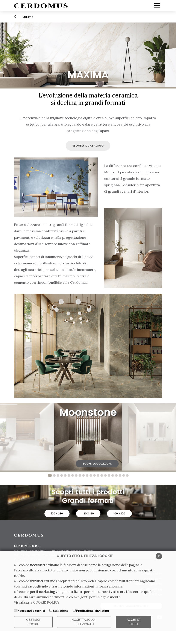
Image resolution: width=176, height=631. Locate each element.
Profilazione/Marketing (92, 610)
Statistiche (60, 610)
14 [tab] (98, 475)
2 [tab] (54, 475)
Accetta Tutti (133, 622)
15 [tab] (101, 475)
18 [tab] (112, 475)
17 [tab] (109, 475)
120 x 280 (57, 513)
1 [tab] (50, 475)
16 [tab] (105, 475)
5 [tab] (65, 475)
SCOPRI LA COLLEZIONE (29, 463)
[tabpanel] (88, 437)
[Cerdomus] (41, 5)
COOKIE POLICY (46, 602)
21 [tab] (123, 475)
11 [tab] (87, 475)
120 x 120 (88, 513)
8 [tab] (76, 475)
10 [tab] (83, 475)
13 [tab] (94, 475)
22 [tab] (127, 475)
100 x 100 (119, 513)
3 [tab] (58, 475)
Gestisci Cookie (33, 622)
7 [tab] (72, 475)
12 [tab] (91, 475)
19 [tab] (116, 475)
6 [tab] (69, 475)
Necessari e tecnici (31, 610)
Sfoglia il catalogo (88, 145)
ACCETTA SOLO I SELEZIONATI (84, 622)
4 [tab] (61, 475)
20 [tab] (120, 475)
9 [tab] (80, 475)
